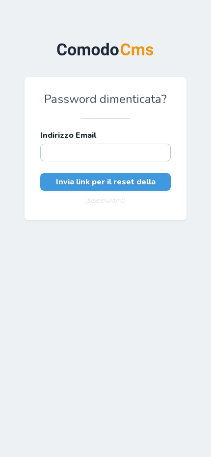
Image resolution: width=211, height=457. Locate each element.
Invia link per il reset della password (106, 184)
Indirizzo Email (68, 135)
